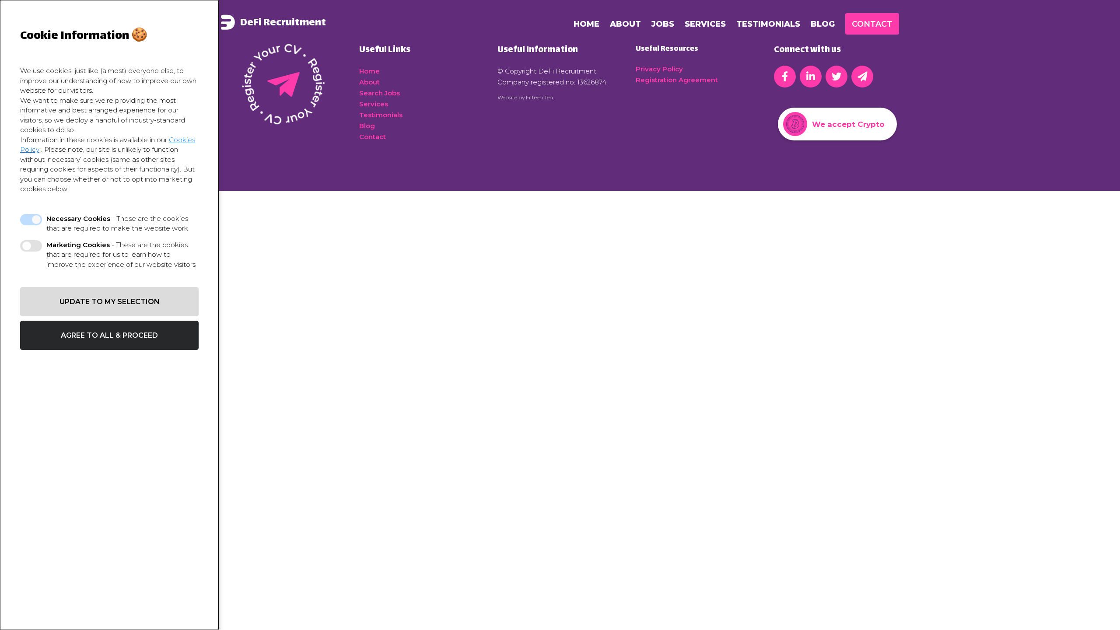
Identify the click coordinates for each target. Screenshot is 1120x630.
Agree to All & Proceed (109, 335)
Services (705, 24)
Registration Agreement (677, 80)
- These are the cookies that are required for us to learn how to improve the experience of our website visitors (121, 255)
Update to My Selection (110, 302)
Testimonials (768, 24)
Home (586, 24)
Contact (872, 24)
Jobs (662, 24)
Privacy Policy (659, 69)
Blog (823, 24)
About (625, 24)
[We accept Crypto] (837, 143)
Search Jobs (379, 93)
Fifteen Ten (539, 97)
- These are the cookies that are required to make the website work (117, 223)
